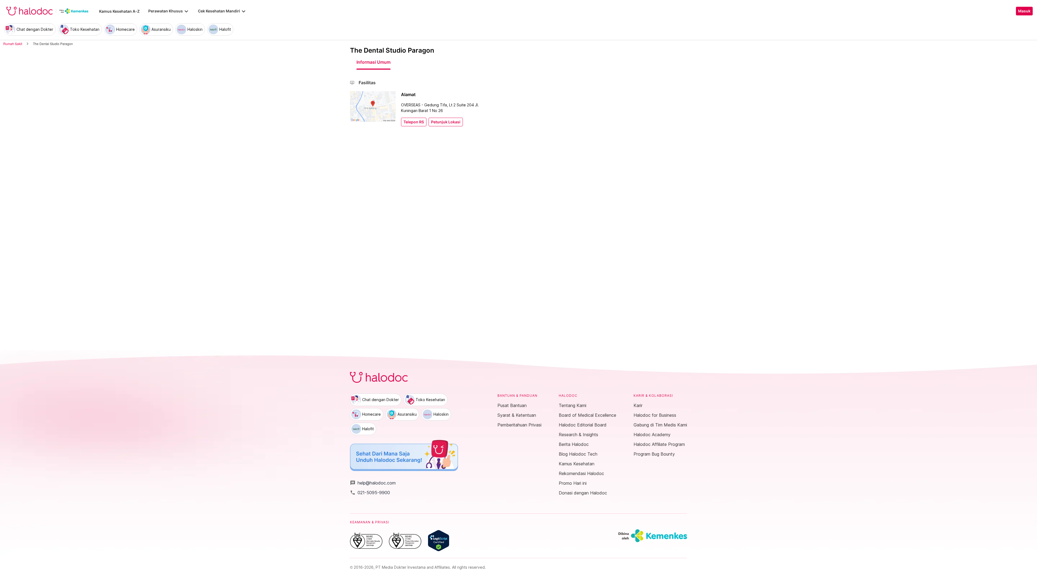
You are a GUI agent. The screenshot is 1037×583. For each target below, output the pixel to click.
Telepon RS (413, 122)
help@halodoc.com (373, 483)
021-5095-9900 (370, 492)
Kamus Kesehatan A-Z (119, 11)
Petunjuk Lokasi (445, 122)
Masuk (1024, 11)
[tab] (373, 62)
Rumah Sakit (12, 43)
